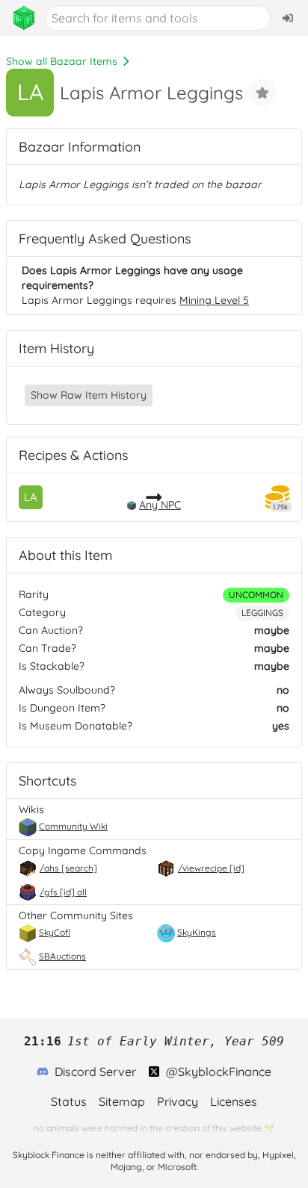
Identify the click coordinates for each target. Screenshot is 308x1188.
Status (69, 1101)
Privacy (177, 1101)
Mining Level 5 (214, 300)
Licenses (233, 1101)
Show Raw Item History (89, 395)
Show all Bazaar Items (61, 61)
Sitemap (122, 1101)
